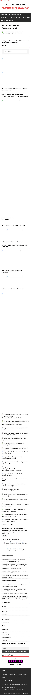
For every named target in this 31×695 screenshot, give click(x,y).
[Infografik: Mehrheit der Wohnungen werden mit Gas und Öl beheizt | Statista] (15, 516)
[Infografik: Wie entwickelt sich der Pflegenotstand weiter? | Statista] (15, 463)
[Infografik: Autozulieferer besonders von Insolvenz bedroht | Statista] (15, 506)
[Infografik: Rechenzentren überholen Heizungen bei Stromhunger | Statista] (15, 450)
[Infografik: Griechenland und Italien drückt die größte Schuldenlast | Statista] (15, 485)
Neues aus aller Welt (15, 14)
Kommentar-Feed (6, 637)
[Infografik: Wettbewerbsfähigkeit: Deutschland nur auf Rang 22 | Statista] (15, 496)
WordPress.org (5, 640)
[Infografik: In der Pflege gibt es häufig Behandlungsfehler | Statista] (15, 458)
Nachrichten (5, 614)
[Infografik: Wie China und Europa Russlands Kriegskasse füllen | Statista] (15, 511)
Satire (3, 617)
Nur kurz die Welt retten (17, 33)
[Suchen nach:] (15, 51)
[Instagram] (18, 544)
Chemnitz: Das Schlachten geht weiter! (17, 593)
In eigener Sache (6, 609)
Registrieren (5, 629)
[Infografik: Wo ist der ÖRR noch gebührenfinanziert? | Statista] (15, 491)
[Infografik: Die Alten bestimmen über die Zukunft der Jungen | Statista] (15, 453)
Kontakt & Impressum (7, 20)
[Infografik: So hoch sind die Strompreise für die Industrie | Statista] (15, 501)
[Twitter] (12, 544)
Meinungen (4, 17)
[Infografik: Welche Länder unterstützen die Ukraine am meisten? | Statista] (15, 416)
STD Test (4, 599)
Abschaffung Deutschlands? (8, 687)
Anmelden (4, 632)
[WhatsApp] (15, 550)
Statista (20, 418)
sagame (4, 593)
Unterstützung (15, 17)
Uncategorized (5, 619)
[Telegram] (21, 550)
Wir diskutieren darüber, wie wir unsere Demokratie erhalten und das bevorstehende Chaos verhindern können (14, 676)
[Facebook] (6, 544)
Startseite (4, 14)
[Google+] (24, 544)
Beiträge (4, 606)
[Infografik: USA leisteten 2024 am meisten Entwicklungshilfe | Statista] (15, 445)
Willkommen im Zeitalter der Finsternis (11, 568)
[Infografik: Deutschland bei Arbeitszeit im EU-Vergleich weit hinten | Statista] (15, 440)
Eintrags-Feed (5, 635)
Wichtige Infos (5, 622)
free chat (4, 596)
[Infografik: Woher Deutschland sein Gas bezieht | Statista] (15, 480)
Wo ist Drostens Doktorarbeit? (13, 32)
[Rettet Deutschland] (5, 1)
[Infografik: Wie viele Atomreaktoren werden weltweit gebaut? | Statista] (15, 468)
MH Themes (25, 693)
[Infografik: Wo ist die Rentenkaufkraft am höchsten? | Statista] (15, 475)
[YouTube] (9, 550)
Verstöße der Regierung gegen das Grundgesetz (13, 689)
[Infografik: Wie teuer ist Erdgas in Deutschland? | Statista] (15, 429)
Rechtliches (26, 17)
